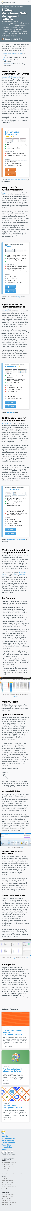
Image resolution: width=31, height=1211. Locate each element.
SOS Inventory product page (16, 539)
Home (3, 6)
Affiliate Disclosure (8, 1143)
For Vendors (6, 1149)
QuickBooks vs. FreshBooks (9, 1202)
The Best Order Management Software (12, 1107)
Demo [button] (11, 170)
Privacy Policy (7, 1147)
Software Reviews (8, 1138)
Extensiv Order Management (12, 54)
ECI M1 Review (5, 1178)
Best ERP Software (7, 1169)
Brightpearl (6, 60)
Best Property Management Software (12, 1173)
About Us (5, 1136)
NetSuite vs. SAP (6, 1198)
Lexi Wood (7, 39)
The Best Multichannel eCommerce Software (12, 1070)
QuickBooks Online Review (9, 1186)
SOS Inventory (8, 64)
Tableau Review (6, 1189)
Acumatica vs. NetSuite (8, 1194)
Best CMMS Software (7, 1164)
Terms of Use (6, 1145)
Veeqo (5, 58)
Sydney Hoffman (8, 1046)
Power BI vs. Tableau (7, 1200)
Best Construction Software (9, 1167)
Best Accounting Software (9, 1162)
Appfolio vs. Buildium (7, 1196)
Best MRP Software (7, 1171)
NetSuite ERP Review (7, 1182)
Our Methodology (8, 1140)
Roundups (9, 6)
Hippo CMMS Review (7, 1180)
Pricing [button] (12, 173)
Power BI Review (6, 1184)
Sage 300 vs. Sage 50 (7, 1204)
